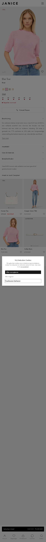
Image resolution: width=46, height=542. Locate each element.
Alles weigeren (9, 276)
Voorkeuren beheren (12, 281)
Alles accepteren (12, 272)
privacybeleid (25, 267)
